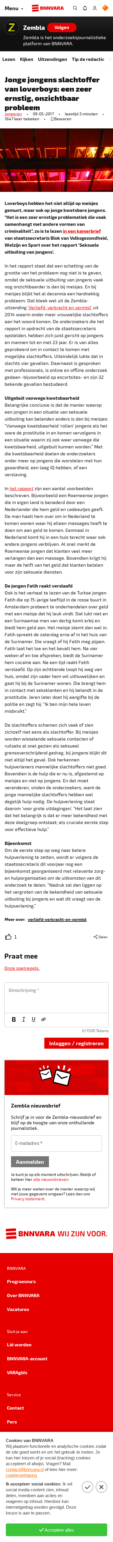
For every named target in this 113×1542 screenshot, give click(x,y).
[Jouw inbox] (85, 8)
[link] (57, 919)
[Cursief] (23, 1020)
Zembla (34, 27)
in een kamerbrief (82, 231)
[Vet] (14, 1020)
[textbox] (56, 998)
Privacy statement (27, 1198)
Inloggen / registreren (76, 1043)
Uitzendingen (52, 59)
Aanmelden (30, 1162)
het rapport (21, 488)
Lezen (8, 59)
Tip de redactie (88, 59)
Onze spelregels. (22, 968)
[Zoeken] (75, 8)
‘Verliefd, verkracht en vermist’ (60, 307)
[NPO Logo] (105, 8)
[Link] (43, 1020)
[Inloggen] (94, 8)
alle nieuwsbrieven (50, 1179)
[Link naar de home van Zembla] (12, 27)
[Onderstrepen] (33, 1020)
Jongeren (13, 113)
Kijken (26, 59)
